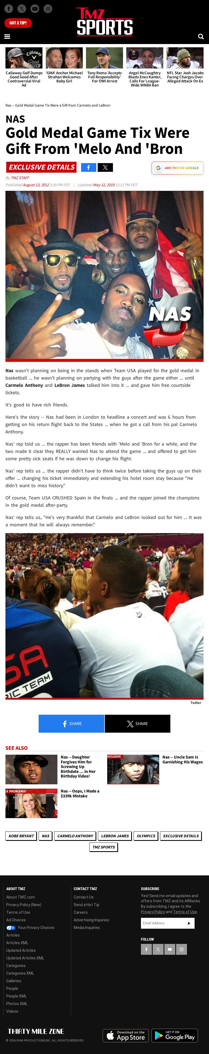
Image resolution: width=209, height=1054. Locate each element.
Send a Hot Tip (86, 905)
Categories (16, 965)
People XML (16, 996)
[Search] (201, 36)
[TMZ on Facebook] (8, 8)
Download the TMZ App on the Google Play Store (175, 1036)
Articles (13, 935)
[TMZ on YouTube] (169, 949)
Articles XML (17, 943)
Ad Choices (16, 920)
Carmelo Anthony (75, 835)
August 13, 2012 (36, 184)
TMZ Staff (20, 177)
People (12, 988)
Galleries (13, 981)
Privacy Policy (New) (23, 905)
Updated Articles (21, 950)
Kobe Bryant (20, 835)
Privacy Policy (153, 912)
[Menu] (7, 36)
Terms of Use (18, 912)
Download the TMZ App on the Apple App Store (126, 1036)
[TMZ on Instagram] (48, 8)
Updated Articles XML (25, 958)
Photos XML (16, 1004)
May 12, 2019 (104, 184)
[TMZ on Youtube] (34, 8)
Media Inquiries (87, 927)
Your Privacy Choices (35, 927)
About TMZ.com (20, 897)
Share (75, 723)
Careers (81, 912)
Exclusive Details (180, 835)
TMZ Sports (103, 847)
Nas (45, 835)
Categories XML (20, 973)
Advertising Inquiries (91, 920)
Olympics (146, 835)
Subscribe (189, 923)
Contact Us (84, 897)
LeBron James (114, 835)
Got (18, 23)
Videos (12, 1011)
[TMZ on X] (21, 8)
